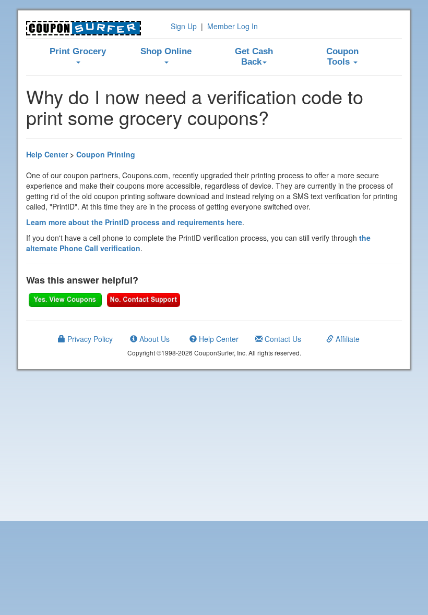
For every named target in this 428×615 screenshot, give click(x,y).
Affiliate (347, 339)
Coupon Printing (105, 154)
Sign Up (184, 26)
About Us (153, 339)
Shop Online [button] (166, 51)
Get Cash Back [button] (254, 56)
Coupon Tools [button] (342, 56)
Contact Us (282, 339)
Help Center (47, 154)
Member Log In (232, 26)
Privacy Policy (89, 339)
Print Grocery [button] (78, 51)
